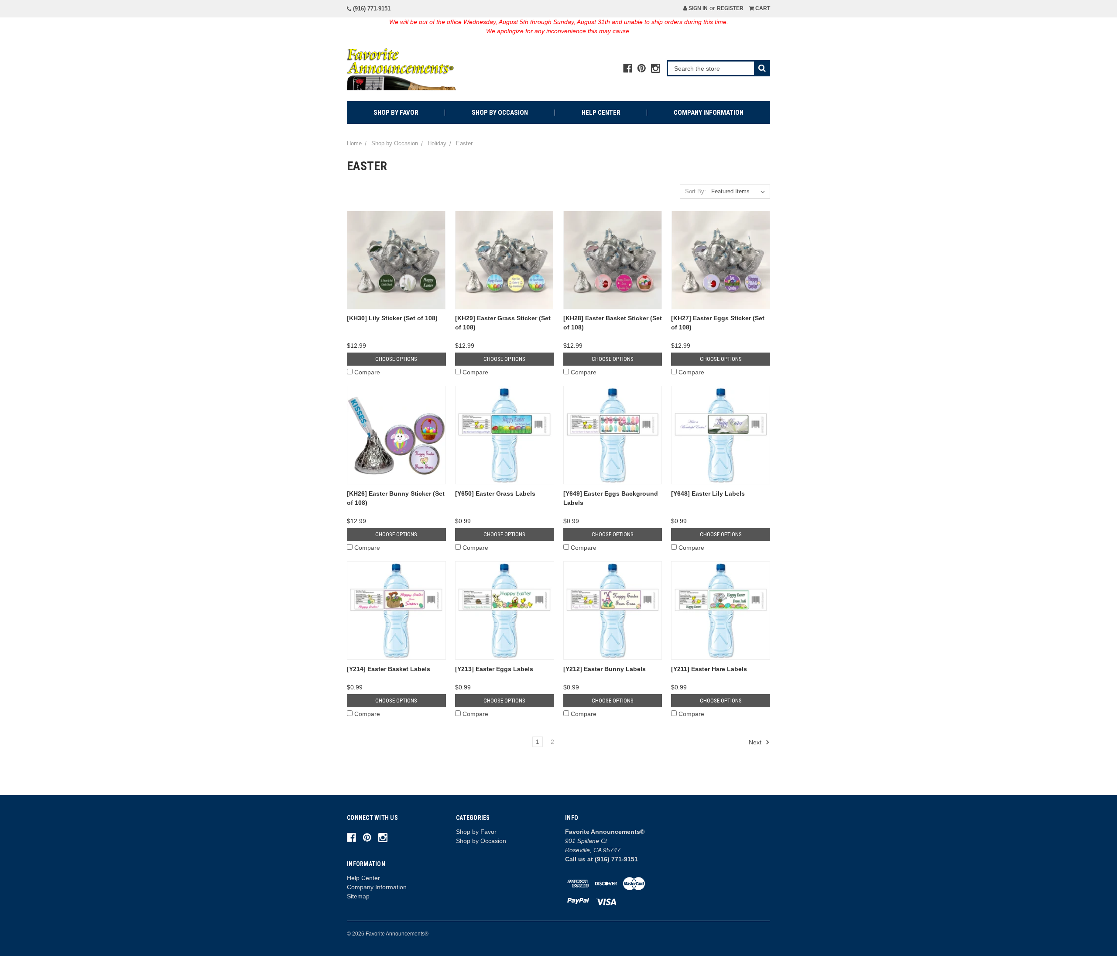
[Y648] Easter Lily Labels (708, 493)
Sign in (697, 8)
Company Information (709, 113)
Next (756, 742)
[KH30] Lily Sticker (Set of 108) (392, 318)
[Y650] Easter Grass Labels (495, 493)
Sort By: (695, 191)
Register (730, 8)
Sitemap (358, 896)
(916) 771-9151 (371, 8)
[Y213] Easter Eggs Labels (494, 668)
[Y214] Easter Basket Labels (388, 668)
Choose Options (396, 359)
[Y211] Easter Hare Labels (709, 668)
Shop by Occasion (500, 113)
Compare (367, 372)
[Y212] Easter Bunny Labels (604, 668)
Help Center (601, 113)
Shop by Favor (395, 113)
